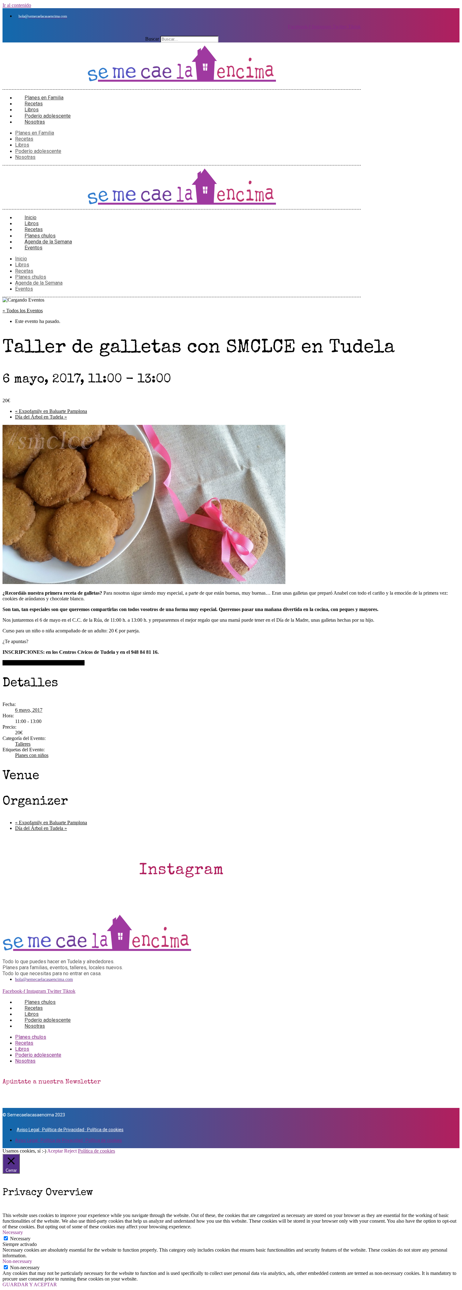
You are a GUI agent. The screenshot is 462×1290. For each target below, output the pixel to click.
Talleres (22, 744)
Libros (22, 145)
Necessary (20, 1238)
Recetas (24, 139)
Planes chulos (30, 277)
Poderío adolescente (38, 151)
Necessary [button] (13, 1232)
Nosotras (35, 122)
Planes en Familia (34, 133)
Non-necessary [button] (17, 1261)
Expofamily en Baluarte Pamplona (51, 411)
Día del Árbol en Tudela (41, 417)
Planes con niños (31, 755)
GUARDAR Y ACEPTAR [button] (30, 1284)
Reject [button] (70, 1151)
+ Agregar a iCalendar (63, 662)
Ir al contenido (17, 5)
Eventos (33, 248)
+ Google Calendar (22, 662)
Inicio (21, 259)
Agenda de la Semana (39, 283)
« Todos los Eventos (23, 310)
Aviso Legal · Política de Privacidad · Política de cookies (70, 1129)
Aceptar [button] (55, 1151)
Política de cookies (96, 1151)
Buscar (152, 39)
